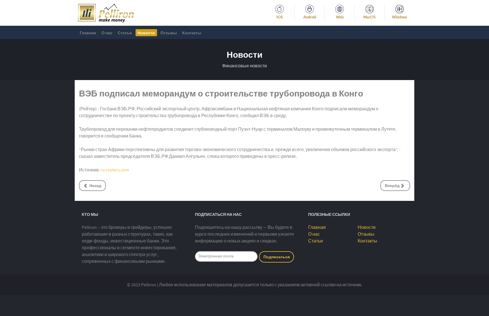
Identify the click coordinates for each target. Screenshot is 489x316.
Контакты (367, 241)
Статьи (315, 241)
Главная (317, 227)
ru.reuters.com (114, 170)
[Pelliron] (106, 12)
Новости (367, 227)
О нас (314, 234)
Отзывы (366, 234)
